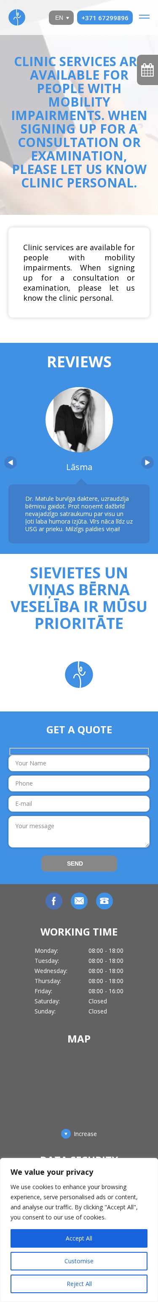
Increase (85, 1134)
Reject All (79, 1284)
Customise (79, 1261)
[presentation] (10, 462)
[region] (79, 1230)
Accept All (79, 1238)
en (59, 17)
